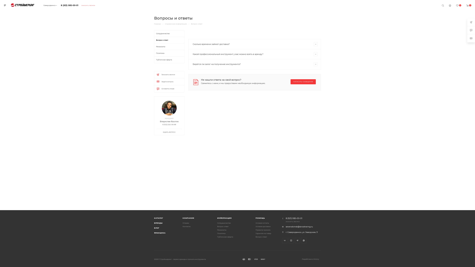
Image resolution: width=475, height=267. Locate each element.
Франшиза (159, 233)
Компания (188, 218)
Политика (221, 233)
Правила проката (263, 230)
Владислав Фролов (169, 121)
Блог (156, 228)
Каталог (158, 218)
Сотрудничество (224, 223)
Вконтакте (284, 240)
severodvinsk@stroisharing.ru (299, 226)
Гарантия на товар (263, 233)
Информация (224, 218)
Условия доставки (263, 226)
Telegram (297, 240)
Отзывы (186, 223)
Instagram (291, 240)
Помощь (260, 218)
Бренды (158, 223)
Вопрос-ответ (223, 226)
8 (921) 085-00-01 (69, 5)
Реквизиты (221, 230)
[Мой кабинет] (450, 5)
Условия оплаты (262, 223)
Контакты (186, 226)
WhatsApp (303, 240)
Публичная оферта (225, 237)
